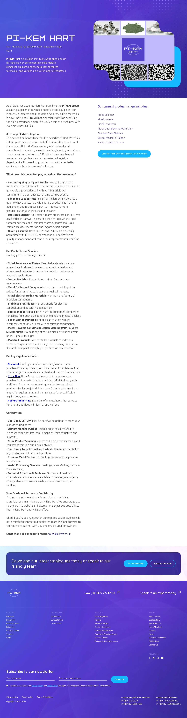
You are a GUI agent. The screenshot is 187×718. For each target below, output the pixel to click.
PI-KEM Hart (154, 641)
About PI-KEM (154, 616)
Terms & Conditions (45, 697)
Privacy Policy (37, 685)
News (151, 634)
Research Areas (12, 623)
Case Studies (56, 623)
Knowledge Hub (101, 616)
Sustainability (154, 620)
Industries (10, 627)
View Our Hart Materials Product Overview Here (124, 153)
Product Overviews (102, 627)
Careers (152, 630)
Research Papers (102, 623)
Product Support (101, 637)
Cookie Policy (52, 685)
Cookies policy (27, 697)
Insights (98, 620)
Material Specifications (104, 630)
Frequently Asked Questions (106, 641)
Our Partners (56, 616)
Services (9, 634)
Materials (10, 616)
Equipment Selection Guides (106, 634)
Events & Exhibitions (157, 637)
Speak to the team (162, 563)
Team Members (155, 627)
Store (8, 637)
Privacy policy (12, 697)
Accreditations (155, 623)
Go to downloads (135, 563)
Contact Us (153, 644)
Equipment (10, 620)
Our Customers (57, 620)
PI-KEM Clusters (12, 630)
